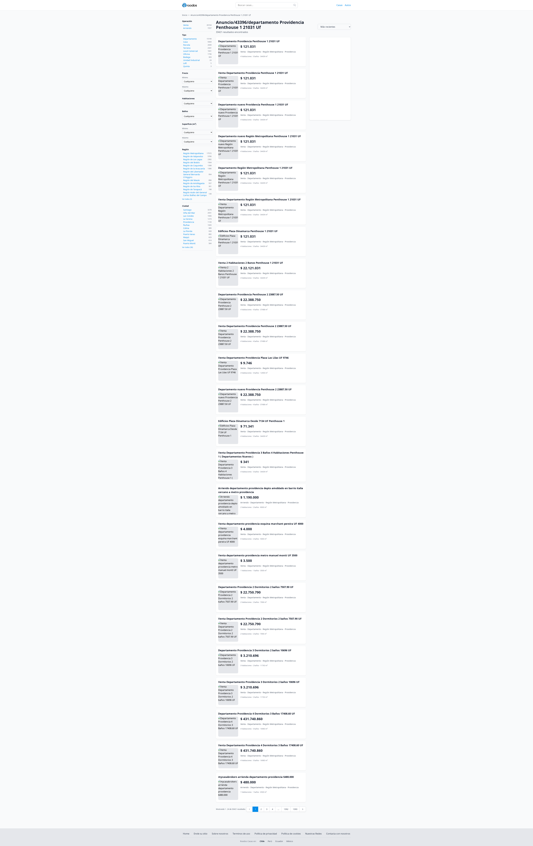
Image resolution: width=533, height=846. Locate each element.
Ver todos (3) (187, 199)
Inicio (184, 15)
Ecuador (279, 841)
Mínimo (185, 77)
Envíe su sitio (200, 833)
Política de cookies (291, 833)
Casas (339, 5)
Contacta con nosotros (338, 833)
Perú (270, 841)
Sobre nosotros (220, 833)
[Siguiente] (303, 809)
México (289, 841)
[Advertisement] (330, 78)
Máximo (185, 87)
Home (186, 833)
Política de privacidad (266, 833)
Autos (348, 5)
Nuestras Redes (313, 833)
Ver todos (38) (187, 247)
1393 (295, 809)
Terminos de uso (241, 833)
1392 (286, 809)
